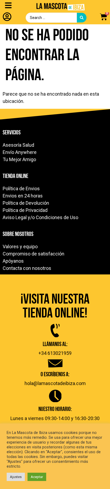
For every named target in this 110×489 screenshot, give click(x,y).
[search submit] (82, 17)
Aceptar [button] (37, 477)
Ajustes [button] (16, 477)
